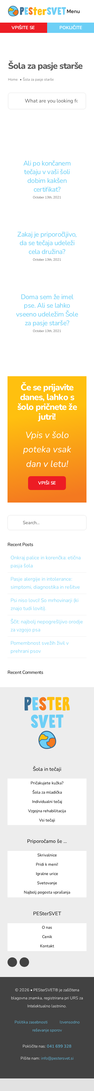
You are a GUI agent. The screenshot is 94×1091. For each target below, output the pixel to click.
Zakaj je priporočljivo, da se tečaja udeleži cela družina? (46, 243)
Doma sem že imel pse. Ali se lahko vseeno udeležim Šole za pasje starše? (47, 310)
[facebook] (12, 962)
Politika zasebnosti (31, 1022)
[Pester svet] (37, 8)
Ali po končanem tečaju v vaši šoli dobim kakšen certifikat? (47, 176)
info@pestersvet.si (57, 1058)
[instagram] (24, 962)
